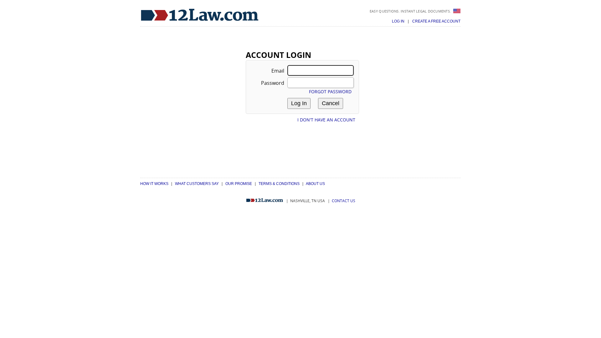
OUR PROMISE (238, 184)
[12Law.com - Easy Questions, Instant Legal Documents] (199, 15)
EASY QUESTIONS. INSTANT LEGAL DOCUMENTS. (411, 11)
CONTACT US (343, 200)
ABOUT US (315, 184)
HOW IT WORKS (154, 184)
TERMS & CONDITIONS (279, 184)
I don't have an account (326, 120)
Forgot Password (330, 92)
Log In (398, 21)
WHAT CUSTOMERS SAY (197, 184)
